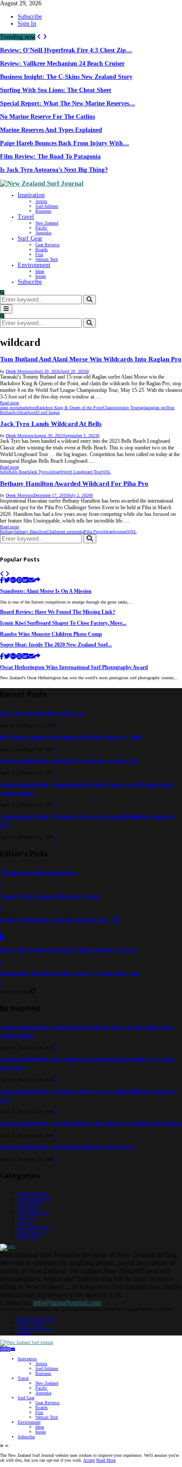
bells (4, 471)
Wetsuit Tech (46, 259)
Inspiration (31, 195)
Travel (26, 216)
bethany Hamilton (30, 531)
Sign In (27, 23)
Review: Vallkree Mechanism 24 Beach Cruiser (62, 63)
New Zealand (46, 223)
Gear (26, 1222)
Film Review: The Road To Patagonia (50, 156)
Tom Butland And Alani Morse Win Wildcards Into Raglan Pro (91, 359)
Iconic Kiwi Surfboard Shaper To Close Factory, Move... (63, 623)
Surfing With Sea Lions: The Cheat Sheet (55, 90)
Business (43, 211)
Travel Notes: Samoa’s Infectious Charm (50, 896)
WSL (106, 471)
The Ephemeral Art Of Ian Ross (38, 873)
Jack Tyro (38, 471)
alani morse (10, 407)
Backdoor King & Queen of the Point (69, 407)
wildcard (21, 412)
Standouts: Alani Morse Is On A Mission (45, 591)
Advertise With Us (34, 1328)
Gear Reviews (47, 244)
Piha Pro (91, 531)
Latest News (33, 1232)
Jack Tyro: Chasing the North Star (42, 713)
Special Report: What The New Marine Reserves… (67, 103)
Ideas (39, 271)
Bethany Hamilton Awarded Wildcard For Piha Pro (74, 483)
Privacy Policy (31, 1323)
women (120, 531)
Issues (40, 276)
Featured (30, 1202)
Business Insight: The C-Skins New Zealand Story (66, 77)
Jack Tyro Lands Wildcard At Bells (51, 423)
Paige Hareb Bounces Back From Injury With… (64, 143)
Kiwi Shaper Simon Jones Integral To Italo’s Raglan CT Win (71, 737)
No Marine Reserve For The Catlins (47, 116)
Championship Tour (120, 407)
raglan (143, 407)
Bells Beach (19, 471)
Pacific (41, 227)
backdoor (28, 407)
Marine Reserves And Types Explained (51, 130)
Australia (43, 232)
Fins (39, 254)
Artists (41, 201)
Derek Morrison (20, 371)
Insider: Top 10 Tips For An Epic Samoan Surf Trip (60, 920)
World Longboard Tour (81, 471)
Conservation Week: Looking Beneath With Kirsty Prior (67, 1147)
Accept (89, 1460)
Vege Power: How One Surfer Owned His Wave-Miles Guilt (70, 973)
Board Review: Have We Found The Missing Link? (57, 612)
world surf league (44, 412)
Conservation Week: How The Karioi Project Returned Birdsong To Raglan (91, 1123)
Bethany (7, 531)
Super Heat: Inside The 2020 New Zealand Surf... (56, 645)
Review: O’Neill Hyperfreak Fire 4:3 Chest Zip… (66, 50)
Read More (106, 1460)
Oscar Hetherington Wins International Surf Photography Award (74, 667)
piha (80, 531)
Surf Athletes (46, 206)
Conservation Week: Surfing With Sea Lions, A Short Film (69, 761)
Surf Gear (30, 238)
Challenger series (61, 531)
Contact (24, 1333)
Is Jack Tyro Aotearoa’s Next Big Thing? (54, 169)
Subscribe (30, 16)
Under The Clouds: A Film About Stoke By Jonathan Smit (68, 950)
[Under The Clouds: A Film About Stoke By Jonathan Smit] (2, 938)
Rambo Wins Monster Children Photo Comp (51, 634)
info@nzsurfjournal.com (67, 1302)
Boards (41, 249)
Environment (34, 265)
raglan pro (158, 407)
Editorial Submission (37, 1318)
